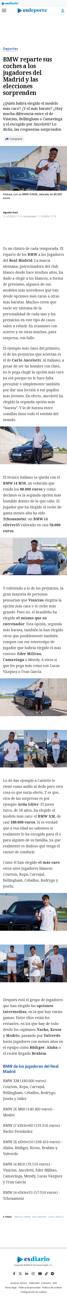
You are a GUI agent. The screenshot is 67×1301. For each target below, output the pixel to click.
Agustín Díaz (10, 212)
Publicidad (34, 1283)
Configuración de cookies (33, 1292)
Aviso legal (11, 1287)
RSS (55, 1283)
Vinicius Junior (22, 1217)
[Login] (62, 10)
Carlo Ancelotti (57, 1217)
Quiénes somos (18, 1283)
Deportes (10, 49)
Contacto (46, 1283)
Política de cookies (52, 1287)
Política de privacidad (29, 1287)
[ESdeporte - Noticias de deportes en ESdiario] (34, 10)
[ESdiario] (10, 4)
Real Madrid (39, 1217)
